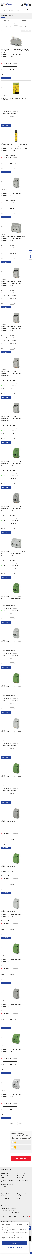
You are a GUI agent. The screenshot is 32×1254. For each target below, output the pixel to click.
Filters (7, 20)
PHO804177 (4, 234)
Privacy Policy (21, 1173)
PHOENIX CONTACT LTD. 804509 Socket (11, 191)
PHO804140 (4, 595)
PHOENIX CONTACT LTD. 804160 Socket (11, 416)
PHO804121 (4, 1090)
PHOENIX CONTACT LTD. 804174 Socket (11, 281)
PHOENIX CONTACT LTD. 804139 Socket (11, 641)
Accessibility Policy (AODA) (7, 1185)
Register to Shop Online (22, 1194)
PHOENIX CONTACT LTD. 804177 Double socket (13, 236)
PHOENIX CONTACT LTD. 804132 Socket (11, 821)
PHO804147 (4, 460)
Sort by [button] (23, 20)
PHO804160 (4, 415)
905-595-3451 (15, 1213)
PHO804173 (4, 325)
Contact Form (5, 1201)
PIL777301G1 (4, 143)
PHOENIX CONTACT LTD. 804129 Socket (11, 867)
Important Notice (22, 1180)
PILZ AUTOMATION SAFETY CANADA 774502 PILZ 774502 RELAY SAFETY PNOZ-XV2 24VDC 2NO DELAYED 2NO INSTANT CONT (15, 98)
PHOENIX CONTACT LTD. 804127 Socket (11, 957)
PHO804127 (4, 955)
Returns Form (21, 1198)
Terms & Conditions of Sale (8, 1176)
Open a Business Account (6, 1194)
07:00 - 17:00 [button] (26, 3)
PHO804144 (4, 550)
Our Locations (5, 1198)
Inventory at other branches (10, 66)
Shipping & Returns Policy (7, 1180)
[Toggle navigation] (2, 5)
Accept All (15, 1243)
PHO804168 (4, 370)
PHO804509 (4, 189)
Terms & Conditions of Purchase (24, 1176)
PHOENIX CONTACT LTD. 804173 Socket (11, 326)
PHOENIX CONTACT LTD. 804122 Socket (11, 1047)
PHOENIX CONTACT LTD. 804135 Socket (11, 686)
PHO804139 (4, 640)
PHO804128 (4, 910)
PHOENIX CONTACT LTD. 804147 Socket (11, 461)
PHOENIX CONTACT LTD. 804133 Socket (11, 776)
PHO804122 (4, 1045)
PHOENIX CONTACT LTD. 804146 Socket (11, 506)
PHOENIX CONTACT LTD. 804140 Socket (11, 596)
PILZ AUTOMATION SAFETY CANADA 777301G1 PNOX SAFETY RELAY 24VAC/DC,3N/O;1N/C (14, 145)
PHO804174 (4, 279)
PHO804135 (4, 685)
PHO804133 (4, 775)
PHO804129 (4, 865)
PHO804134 (4, 730)
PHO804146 (4, 505)
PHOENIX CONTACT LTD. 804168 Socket (11, 371)
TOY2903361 (4, 48)
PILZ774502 (4, 95)
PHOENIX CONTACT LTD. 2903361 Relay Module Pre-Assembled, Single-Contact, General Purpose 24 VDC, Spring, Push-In (16, 51)
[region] (14, 1237)
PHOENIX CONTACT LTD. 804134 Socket (11, 731)
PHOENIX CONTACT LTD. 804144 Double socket (13, 551)
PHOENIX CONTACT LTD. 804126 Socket (11, 1002)
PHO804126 (4, 1000)
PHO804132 (4, 820)
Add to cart (5, 78)
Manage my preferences (15, 1247)
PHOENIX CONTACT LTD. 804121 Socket (11, 1092)
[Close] (27, 1224)
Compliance (4, 1173)
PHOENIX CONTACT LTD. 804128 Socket (11, 912)
